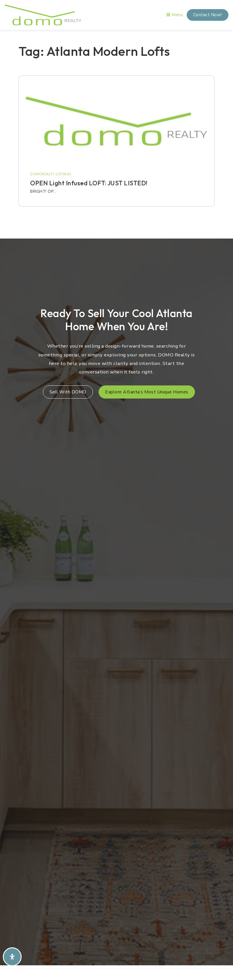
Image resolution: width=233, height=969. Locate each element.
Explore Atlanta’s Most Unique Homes (146, 392)
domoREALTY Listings (50, 174)
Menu (176, 15)
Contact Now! (207, 15)
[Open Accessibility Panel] (12, 956)
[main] (116, 132)
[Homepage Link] (43, 14)
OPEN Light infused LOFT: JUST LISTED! (88, 183)
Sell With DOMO (67, 392)
